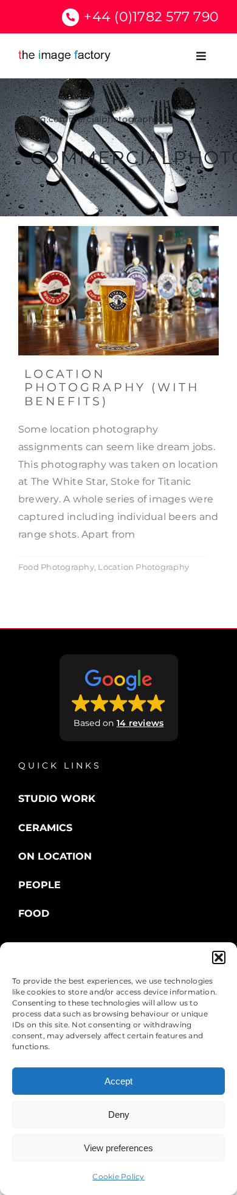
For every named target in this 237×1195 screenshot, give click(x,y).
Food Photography (56, 567)
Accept (118, 1081)
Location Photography (143, 567)
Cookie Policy (118, 1176)
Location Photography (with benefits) (111, 388)
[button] (219, 957)
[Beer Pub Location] (118, 230)
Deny (118, 1114)
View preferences (118, 1148)
